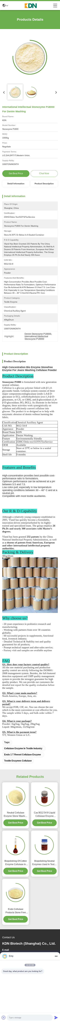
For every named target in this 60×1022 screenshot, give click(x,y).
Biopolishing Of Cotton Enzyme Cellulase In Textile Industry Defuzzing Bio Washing (15, 863)
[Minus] (56, 956)
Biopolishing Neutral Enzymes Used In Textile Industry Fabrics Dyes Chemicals (44, 863)
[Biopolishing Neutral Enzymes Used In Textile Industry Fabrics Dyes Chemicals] (44, 844)
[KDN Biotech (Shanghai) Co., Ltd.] (30, 5)
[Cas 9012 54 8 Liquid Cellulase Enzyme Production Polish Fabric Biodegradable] (44, 796)
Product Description (44, 183)
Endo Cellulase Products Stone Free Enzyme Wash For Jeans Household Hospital (15, 911)
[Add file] (4, 1017)
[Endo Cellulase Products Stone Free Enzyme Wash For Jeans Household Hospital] (15, 892)
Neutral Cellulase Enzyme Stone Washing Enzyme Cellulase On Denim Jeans (15, 814)
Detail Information (15, 183)
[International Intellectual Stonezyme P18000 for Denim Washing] (29, 56)
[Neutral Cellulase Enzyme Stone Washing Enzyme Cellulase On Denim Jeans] (15, 796)
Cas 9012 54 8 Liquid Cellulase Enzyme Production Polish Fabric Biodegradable (44, 814)
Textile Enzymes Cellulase (18, 761)
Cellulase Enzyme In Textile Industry (23, 748)
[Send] (56, 1017)
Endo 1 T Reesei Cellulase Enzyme (22, 754)
